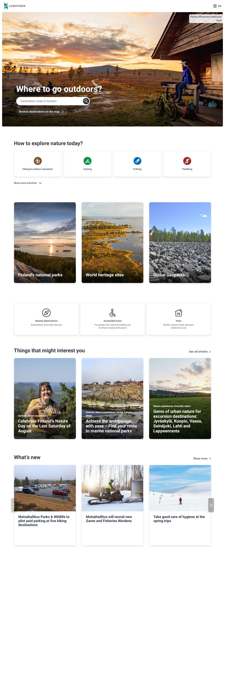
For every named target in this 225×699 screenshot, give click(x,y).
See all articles (198, 352)
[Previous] (14, 505)
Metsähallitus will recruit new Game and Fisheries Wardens (109, 518)
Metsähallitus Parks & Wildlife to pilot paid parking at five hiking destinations (43, 521)
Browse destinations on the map (39, 112)
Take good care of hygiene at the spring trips (179, 518)
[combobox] (53, 101)
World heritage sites (105, 275)
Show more (200, 458)
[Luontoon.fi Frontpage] (14, 6)
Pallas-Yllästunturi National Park (206, 18)
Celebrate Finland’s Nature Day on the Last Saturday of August (44, 426)
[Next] (211, 505)
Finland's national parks (40, 275)
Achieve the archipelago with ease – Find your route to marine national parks (111, 426)
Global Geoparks (169, 275)
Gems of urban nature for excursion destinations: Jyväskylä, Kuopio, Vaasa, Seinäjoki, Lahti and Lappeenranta (177, 421)
